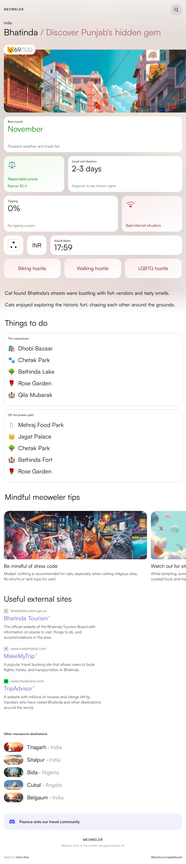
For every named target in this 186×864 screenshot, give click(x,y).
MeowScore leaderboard (166, 857)
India (8, 22)
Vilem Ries (22, 857)
